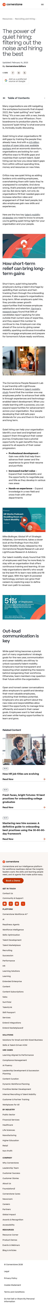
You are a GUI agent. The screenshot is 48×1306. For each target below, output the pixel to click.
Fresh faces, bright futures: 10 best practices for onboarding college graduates (21, 790)
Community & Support (13, 898)
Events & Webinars (11, 1245)
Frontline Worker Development (17, 1089)
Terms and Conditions (14, 1292)
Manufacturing (9, 1135)
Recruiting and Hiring (25, 19)
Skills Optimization (11, 935)
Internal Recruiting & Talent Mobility (19, 1094)
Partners (7, 1209)
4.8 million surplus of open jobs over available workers (21, 145)
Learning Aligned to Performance (18, 1055)
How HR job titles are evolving (18, 733)
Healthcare (8, 1125)
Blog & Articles (9, 1250)
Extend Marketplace (12, 1028)
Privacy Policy (10, 1278)
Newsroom (8, 1199)
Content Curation (11, 1079)
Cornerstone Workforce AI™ (15, 914)
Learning (7, 976)
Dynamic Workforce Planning (16, 1084)
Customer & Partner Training (16, 1099)
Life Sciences (9, 1130)
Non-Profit (7, 1151)
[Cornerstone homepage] (24, 861)
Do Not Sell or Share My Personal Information (19, 1300)
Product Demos (10, 1240)
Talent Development (12, 940)
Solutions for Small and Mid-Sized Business (23, 1040)
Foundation (8, 1188)
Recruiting (7, 950)
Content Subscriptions (13, 991)
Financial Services (11, 1120)
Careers (6, 1204)
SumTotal (7, 1002)
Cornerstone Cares (11, 1194)
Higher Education (11, 1140)
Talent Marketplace (12, 945)
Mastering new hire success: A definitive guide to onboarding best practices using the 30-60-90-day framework (24, 819)
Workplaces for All (11, 1104)
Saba (5, 997)
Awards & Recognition (13, 1219)
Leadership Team (11, 1168)
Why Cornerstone (11, 1163)
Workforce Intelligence (13, 929)
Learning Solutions (11, 971)
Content (6, 986)
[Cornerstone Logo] (12, 4)
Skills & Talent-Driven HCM (15, 1045)
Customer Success (11, 1173)
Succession (8, 955)
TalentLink (7, 1007)
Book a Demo (13, 880)
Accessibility (8, 1225)
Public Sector (9, 1114)
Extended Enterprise (12, 981)
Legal (6, 1271)
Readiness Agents (11, 924)
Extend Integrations (12, 1022)
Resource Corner (10, 1235)
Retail (5, 1145)
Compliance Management (15, 1060)
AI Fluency (7, 1065)
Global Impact (9, 1214)
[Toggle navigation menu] (41, 4)
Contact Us (8, 893)
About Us (7, 1183)
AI (3, 919)
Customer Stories (11, 1178)
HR (4, 966)
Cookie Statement (12, 1285)
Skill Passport (9, 1012)
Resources (7, 19)
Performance (9, 960)
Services (6, 1017)
